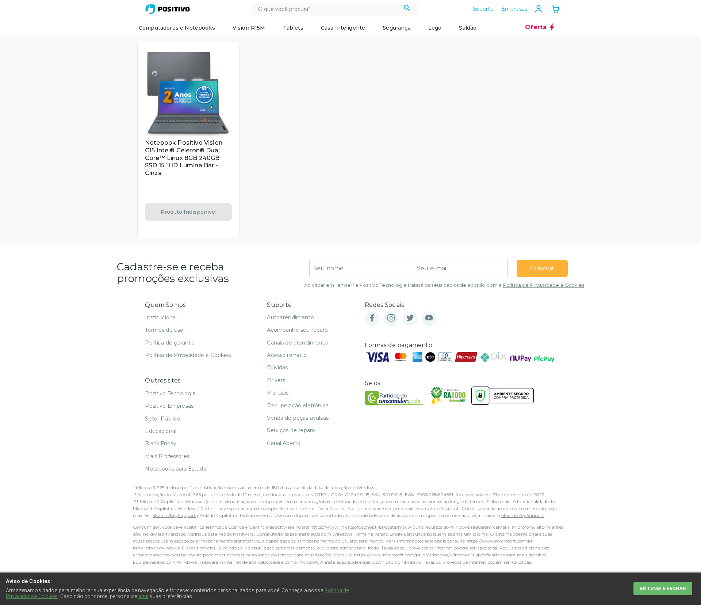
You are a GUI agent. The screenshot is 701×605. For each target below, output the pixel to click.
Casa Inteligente (343, 27)
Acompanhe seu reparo (297, 330)
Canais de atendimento (297, 342)
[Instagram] (391, 318)
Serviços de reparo (291, 430)
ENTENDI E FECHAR (663, 588)
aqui (143, 596)
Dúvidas (277, 367)
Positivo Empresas (169, 406)
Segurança (396, 27)
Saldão (467, 27)
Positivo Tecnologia (170, 393)
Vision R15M (249, 27)
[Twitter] (410, 318)
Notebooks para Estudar (176, 468)
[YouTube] (429, 318)
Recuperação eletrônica (298, 405)
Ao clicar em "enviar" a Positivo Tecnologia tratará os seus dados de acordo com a (444, 285)
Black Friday (160, 443)
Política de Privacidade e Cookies (543, 285)
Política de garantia (170, 342)
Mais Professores (167, 456)
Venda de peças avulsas (298, 418)
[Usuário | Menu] (538, 8)
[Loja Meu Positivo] (167, 9)
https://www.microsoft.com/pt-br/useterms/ (358, 527)
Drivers (276, 380)
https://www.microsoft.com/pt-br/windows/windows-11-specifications (429, 555)
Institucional (161, 317)
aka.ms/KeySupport (174, 515)
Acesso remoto (287, 355)
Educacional (160, 431)
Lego (435, 27)
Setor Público (162, 418)
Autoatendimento (290, 317)
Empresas (514, 9)
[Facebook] (372, 318)
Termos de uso (164, 330)
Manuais (277, 392)
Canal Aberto (283, 443)
